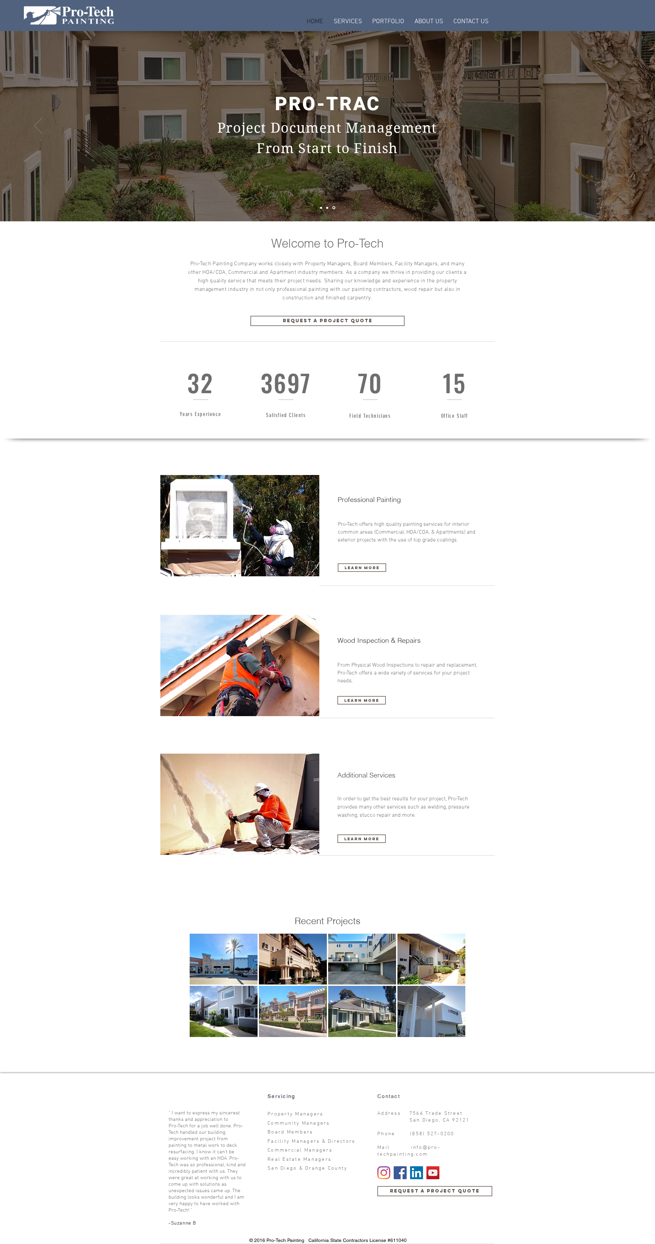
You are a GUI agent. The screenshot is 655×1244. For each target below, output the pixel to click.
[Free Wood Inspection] (328, 208)
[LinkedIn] (416, 1172)
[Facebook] (400, 1172)
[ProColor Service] (334, 208)
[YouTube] (432, 1172)
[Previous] (38, 126)
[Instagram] (383, 1172)
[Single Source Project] (321, 207)
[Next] (616, 126)
